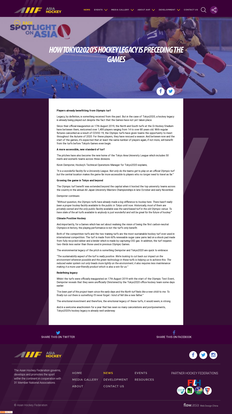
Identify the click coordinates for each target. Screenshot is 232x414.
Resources (144, 379)
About (77, 386)
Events (98, 10)
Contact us (191, 10)
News (87, 10)
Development (167, 10)
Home (77, 373)
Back (28, 23)
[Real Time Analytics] (6, 412)
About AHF (144, 10)
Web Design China (208, 406)
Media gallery (120, 10)
